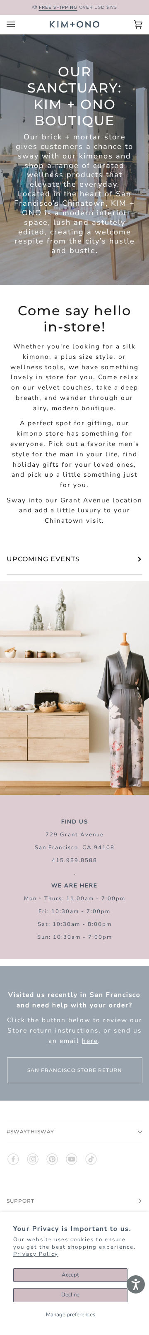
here (90, 1040)
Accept (70, 1275)
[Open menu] (19, 24)
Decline (70, 1294)
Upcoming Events (43, 559)
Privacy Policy (35, 1254)
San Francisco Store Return (74, 1070)
